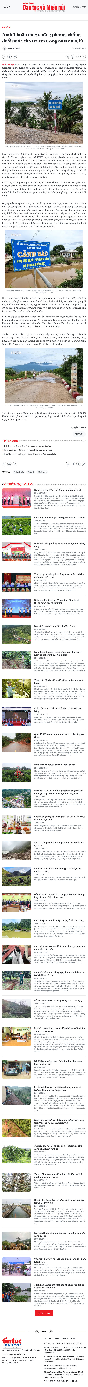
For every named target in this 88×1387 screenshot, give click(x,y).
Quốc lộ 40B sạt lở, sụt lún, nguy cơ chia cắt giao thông (59, 735)
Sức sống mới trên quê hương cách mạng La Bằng (59, 517)
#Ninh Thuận (19, 472)
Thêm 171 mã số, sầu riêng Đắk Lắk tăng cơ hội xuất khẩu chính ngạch (58, 1175)
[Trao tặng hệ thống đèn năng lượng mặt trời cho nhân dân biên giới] (16, 582)
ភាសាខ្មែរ (76, 7)
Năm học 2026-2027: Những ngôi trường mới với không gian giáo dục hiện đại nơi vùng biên (58, 792)
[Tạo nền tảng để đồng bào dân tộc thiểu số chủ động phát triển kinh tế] (16, 1153)
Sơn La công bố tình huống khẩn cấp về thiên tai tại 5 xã (59, 844)
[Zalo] (4, 57)
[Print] (73, 57)
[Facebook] (9, 57)
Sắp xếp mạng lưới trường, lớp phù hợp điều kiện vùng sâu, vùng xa (59, 1029)
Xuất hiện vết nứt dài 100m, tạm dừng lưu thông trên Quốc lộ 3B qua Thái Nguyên (59, 1121)
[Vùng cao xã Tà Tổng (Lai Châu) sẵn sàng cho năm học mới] (16, 1266)
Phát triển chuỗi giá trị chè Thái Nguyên (54, 764)
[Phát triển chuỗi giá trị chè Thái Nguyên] (16, 772)
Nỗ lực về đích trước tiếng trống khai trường (57, 1000)
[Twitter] (15, 57)
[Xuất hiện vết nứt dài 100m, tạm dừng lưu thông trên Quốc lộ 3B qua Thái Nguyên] (16, 1128)
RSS (73, 1338)
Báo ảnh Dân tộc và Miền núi (44, 7)
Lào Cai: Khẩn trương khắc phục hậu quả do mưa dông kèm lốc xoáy (59, 947)
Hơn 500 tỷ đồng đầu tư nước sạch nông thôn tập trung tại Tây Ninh (59, 1201)
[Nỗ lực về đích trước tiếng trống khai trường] (16, 1008)
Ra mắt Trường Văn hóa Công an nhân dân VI (57, 489)
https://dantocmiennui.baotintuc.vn (57, 1368)
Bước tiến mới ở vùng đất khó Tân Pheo (54, 626)
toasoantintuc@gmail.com (59, 1366)
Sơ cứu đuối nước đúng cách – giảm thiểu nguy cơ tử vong (28, 450)
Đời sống (6, 27)
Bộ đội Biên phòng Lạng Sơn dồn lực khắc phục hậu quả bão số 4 (58, 1062)
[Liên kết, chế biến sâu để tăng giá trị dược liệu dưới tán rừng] (16, 876)
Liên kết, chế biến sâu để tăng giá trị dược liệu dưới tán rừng (58, 870)
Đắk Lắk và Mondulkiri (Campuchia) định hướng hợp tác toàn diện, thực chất (59, 896)
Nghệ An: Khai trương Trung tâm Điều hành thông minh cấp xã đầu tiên (56, 601)
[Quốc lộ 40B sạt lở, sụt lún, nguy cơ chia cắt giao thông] (16, 742)
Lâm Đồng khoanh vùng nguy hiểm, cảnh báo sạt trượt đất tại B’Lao (59, 973)
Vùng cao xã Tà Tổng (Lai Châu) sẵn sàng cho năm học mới (60, 1260)
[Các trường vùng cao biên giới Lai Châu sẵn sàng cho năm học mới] (16, 824)
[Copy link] (78, 57)
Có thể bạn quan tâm (18, 484)
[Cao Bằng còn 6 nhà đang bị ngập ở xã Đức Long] (16, 928)
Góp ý (57, 1338)
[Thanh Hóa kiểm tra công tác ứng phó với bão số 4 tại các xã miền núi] (16, 1292)
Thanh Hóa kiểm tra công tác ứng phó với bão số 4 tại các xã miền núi (59, 1286)
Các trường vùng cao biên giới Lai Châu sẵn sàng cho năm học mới (59, 818)
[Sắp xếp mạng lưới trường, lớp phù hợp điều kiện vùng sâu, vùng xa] (16, 1036)
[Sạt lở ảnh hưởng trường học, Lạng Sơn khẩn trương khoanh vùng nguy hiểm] (16, 1095)
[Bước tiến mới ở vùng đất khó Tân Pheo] (16, 634)
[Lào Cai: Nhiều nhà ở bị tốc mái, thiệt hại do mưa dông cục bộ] (16, 1241)
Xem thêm (44, 1313)
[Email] (68, 57)
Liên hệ (65, 1338)
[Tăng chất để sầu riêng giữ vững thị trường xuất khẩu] (16, 688)
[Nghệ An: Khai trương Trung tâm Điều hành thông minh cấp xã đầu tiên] (16, 608)
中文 (84, 7)
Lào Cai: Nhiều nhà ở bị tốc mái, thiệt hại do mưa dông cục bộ (59, 1234)
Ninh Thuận (8, 64)
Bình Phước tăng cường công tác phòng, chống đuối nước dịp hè (30, 454)
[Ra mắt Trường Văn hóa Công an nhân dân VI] (16, 498)
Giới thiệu (47, 1338)
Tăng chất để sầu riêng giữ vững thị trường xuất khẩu (59, 681)
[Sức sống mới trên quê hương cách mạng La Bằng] (16, 525)
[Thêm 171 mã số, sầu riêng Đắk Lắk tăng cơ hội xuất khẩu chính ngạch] (16, 1182)
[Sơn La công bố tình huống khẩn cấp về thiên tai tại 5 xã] (16, 850)
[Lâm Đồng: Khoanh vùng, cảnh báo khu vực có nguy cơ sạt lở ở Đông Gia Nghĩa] (16, 660)
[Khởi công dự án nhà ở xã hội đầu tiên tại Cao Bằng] (16, 716)
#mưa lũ (31, 472)
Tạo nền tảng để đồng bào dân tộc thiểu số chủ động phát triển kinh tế (58, 1147)
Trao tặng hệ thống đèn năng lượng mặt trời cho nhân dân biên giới (59, 575)
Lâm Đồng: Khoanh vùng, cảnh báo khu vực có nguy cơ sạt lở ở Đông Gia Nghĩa (58, 653)
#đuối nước (42, 472)
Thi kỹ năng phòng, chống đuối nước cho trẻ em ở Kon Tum (28, 446)
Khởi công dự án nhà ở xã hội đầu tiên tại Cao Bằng (57, 709)
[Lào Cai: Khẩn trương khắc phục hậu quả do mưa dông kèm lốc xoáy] (16, 954)
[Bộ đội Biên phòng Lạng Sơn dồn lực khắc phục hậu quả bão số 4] (16, 1069)
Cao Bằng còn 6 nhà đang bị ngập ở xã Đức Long (59, 920)
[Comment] (84, 57)
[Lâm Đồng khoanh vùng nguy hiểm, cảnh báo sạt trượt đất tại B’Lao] (16, 980)
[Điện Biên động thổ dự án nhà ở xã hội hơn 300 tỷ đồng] (16, 551)
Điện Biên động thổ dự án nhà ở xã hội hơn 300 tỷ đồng (59, 545)
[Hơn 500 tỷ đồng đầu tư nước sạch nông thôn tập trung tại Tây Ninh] (16, 1208)
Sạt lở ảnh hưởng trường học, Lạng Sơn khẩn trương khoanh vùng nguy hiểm (57, 1088)
